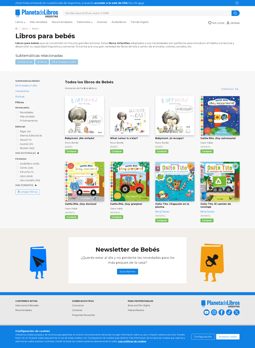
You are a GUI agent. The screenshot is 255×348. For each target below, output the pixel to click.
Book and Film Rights (139, 305)
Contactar (77, 310)
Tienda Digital (139, 22)
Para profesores (136, 310)
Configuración (203, 336)
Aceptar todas (228, 336)
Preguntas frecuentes (83, 315)
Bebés (68, 147)
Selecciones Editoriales (27, 305)
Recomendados (62, 22)
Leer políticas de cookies (132, 341)
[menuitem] (20, 23)
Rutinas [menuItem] (19, 96)
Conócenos (78, 305)
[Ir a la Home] (16, 28)
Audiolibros (119, 22)
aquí (141, 2)
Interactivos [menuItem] (22, 91)
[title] (220, 303)
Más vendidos (38, 22)
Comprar (71, 151)
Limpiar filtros (29, 191)
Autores (102, 22)
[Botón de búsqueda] (236, 13)
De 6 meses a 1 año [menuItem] (26, 85)
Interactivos (24, 61)
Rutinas (42, 61)
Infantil (205, 147)
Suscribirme (127, 271)
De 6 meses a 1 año (64, 61)
